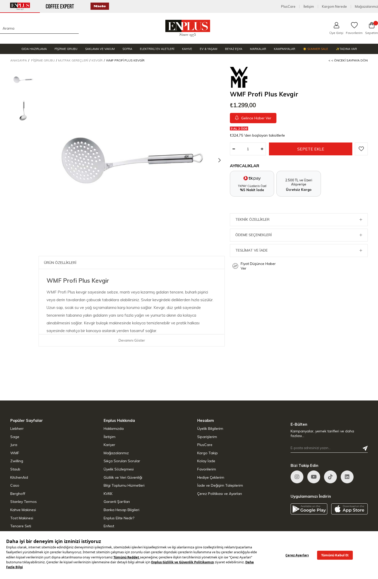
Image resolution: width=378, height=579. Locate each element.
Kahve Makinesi (23, 509)
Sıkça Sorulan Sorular (122, 461)
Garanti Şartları (117, 501)
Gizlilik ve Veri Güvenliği (123, 477)
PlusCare (288, 6)
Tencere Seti (20, 526)
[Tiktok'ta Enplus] (330, 476)
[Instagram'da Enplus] (297, 476)
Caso (14, 485)
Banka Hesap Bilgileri (121, 509)
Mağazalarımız (366, 6)
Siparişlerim (207, 436)
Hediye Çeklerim (210, 477)
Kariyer (109, 444)
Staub (15, 469)
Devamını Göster (132, 340)
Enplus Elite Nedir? (119, 518)
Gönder (365, 448)
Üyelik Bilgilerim (210, 428)
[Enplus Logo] (187, 28)
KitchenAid (19, 477)
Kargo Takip (207, 453)
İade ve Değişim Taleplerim (220, 485)
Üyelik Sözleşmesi (119, 469)
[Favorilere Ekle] (361, 149)
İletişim (308, 6)
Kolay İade (206, 461)
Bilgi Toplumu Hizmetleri (124, 485)
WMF (14, 453)
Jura (13, 444)
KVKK (108, 493)
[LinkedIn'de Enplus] (313, 476)
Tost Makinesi (21, 518)
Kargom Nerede (334, 6)
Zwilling (16, 461)
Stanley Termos (23, 501)
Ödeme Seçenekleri (253, 235)
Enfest (109, 526)
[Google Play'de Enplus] (309, 508)
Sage (14, 436)
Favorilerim (206, 469)
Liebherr (17, 428)
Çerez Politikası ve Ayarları (219, 493)
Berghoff (17, 493)
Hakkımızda (114, 428)
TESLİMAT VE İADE (251, 250)
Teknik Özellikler (252, 219)
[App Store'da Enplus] (349, 508)
